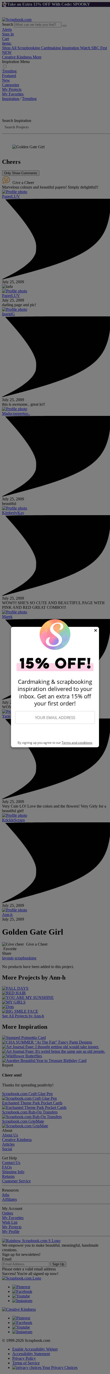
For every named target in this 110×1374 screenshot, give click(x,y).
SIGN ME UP (55, 732)
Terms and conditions (77, 742)
